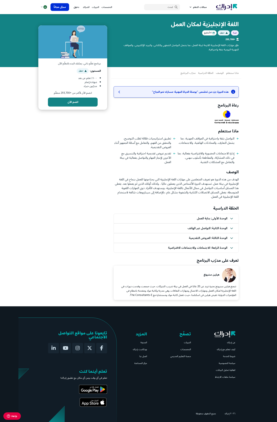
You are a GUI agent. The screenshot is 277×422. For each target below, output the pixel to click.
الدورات (95, 7)
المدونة (143, 342)
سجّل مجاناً (60, 7)
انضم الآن (72, 102)
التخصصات (106, 7)
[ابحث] (176, 7)
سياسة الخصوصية (227, 363)
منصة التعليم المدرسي (180, 356)
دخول (76, 7)
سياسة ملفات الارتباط (225, 377)
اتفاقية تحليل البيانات (225, 370)
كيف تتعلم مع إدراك (226, 349)
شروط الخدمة (229, 356)
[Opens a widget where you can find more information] (12, 416)
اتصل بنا (143, 356)
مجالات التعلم (200, 7)
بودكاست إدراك (140, 349)
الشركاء (86, 7)
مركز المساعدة (140, 363)
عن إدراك (231, 342)
